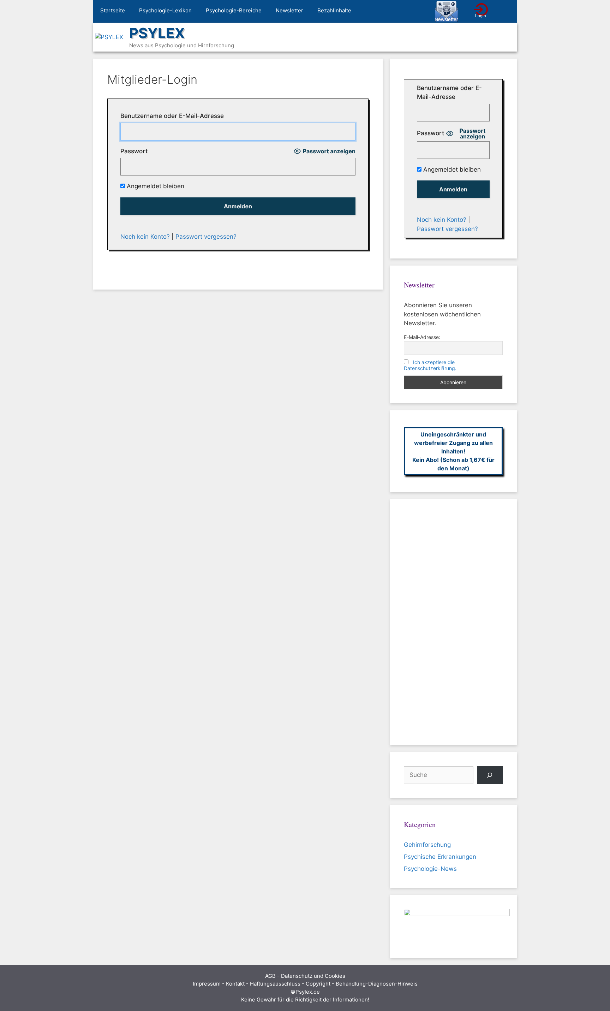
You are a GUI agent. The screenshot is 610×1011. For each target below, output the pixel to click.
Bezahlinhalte (334, 10)
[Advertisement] (453, 622)
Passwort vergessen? (206, 236)
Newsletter (289, 10)
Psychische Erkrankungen (440, 856)
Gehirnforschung (427, 844)
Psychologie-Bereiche (234, 10)
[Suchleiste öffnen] (506, 11)
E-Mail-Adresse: (422, 337)
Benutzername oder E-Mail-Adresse (172, 115)
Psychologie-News (430, 868)
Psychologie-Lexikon (165, 10)
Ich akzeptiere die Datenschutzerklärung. (430, 365)
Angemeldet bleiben (154, 186)
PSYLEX (157, 33)
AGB (270, 976)
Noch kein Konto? (145, 236)
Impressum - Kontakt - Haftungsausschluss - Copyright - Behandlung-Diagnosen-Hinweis (305, 983)
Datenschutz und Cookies (313, 976)
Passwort (134, 151)
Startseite (112, 10)
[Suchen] (490, 775)
